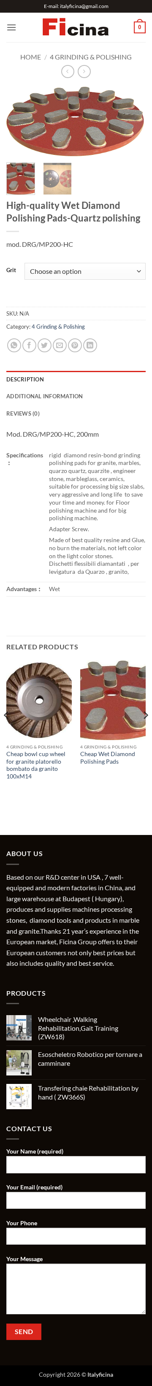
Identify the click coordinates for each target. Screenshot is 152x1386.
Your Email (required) (34, 1187)
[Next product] (67, 71)
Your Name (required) (34, 1151)
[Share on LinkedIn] (90, 345)
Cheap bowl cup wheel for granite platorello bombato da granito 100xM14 (35, 765)
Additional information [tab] (44, 396)
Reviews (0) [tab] (23, 413)
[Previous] (19, 122)
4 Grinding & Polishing (91, 57)
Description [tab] (25, 379)
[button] (11, 27)
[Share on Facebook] (29, 345)
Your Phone (21, 1223)
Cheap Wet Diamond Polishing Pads (107, 758)
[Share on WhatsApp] (14, 345)
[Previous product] (84, 71)
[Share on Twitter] (45, 345)
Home (30, 57)
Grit (11, 270)
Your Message (24, 1258)
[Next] (132, 122)
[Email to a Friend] (60, 345)
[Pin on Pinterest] (75, 345)
